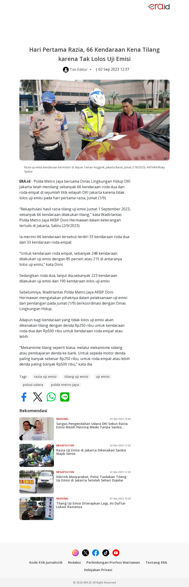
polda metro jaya (65, 384)
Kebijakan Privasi (98, 569)
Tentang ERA (156, 562)
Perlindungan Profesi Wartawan (113, 562)
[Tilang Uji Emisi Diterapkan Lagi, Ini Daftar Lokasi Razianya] (37, 508)
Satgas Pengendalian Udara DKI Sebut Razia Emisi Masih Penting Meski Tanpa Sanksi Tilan (92, 425)
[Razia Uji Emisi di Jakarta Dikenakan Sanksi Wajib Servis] (37, 455)
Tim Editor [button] (79, 69)
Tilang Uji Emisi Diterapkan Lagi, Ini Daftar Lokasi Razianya (91, 505)
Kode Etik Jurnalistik (45, 562)
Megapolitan (65, 445)
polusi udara (33, 384)
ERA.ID (87, 582)
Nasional (62, 419)
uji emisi (102, 376)
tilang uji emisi (76, 376)
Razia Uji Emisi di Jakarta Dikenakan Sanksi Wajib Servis (91, 451)
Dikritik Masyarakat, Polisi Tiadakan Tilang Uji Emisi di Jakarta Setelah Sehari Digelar (91, 478)
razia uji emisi (45, 376)
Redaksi (74, 562)
